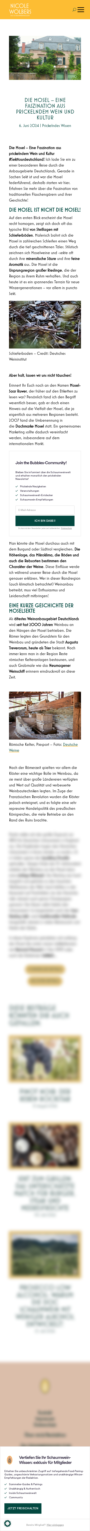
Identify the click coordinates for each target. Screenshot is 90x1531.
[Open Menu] (81, 10)
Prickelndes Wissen (56, 126)
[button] (7, 1523)
